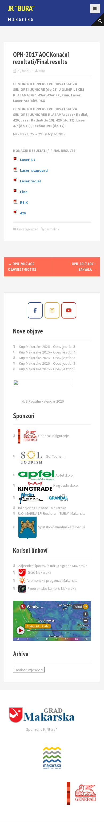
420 (23, 213)
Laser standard (34, 170)
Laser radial (30, 181)
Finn (23, 192)
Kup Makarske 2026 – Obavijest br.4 (47, 352)
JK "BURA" (21, 8)
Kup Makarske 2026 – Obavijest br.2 (47, 363)
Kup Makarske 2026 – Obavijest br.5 (47, 346)
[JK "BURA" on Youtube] (68, 310)
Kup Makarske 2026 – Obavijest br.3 (47, 357)
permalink (51, 229)
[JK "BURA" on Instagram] (52, 310)
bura (41, 71)
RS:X (24, 202)
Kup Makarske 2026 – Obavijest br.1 (47, 369)
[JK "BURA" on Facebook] (35, 310)
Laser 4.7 (27, 160)
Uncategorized (27, 229)
